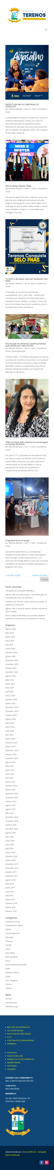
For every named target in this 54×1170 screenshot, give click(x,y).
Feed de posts (11, 1002)
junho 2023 (10, 770)
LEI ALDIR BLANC (15, 1030)
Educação (9, 937)
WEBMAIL (12, 1044)
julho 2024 (9, 723)
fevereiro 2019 (11, 903)
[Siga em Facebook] (42, 1162)
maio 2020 (9, 844)
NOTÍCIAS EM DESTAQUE (19, 1034)
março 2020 (10, 852)
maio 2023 (9, 774)
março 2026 (10, 648)
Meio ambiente (11, 957)
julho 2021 (9, 813)
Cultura (8, 929)
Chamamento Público (14, 925)
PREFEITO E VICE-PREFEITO (20, 1059)
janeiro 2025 (10, 703)
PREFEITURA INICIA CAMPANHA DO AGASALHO (22, 105)
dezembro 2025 (11, 660)
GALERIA (11, 1069)
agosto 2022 (10, 805)
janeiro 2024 (10, 746)
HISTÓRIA (11, 1066)
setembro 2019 (11, 876)
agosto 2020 (10, 833)
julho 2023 (9, 766)
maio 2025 (9, 687)
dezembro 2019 (11, 864)
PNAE (7, 968)
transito (8, 984)
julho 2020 (9, 836)
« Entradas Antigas (12, 575)
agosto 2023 (10, 762)
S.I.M (9, 1037)
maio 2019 (9, 891)
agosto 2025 (10, 676)
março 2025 (10, 695)
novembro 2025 (11, 664)
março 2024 (10, 738)
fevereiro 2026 (11, 652)
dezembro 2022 (11, 793)
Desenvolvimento (18, 351)
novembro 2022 (11, 797)
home (7, 949)
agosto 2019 (10, 880)
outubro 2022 (10, 801)
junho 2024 (10, 727)
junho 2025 (10, 684)
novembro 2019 (11, 868)
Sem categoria (11, 980)
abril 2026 (9, 644)
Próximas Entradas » (40, 575)
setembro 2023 (11, 758)
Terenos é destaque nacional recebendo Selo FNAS (26, 279)
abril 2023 (9, 778)
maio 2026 (9, 640)
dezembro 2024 (11, 707)
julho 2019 (9, 883)
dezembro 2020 (11, 817)
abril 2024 (9, 735)
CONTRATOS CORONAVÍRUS (20, 1040)
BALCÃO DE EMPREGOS (18, 1027)
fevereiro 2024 (11, 742)
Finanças (9, 941)
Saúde (7, 976)
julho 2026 (9, 633)
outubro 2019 (10, 872)
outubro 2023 (10, 754)
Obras (7, 961)
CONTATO (12, 1052)
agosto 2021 (10, 809)
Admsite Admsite (15, 109)
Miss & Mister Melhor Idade (18, 186)
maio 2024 (9, 731)
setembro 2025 (11, 672)
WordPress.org (11, 1006)
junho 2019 (10, 887)
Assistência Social (12, 921)
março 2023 (10, 782)
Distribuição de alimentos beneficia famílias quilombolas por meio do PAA (25, 344)
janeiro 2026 (10, 656)
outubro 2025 (10, 668)
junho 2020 (10, 840)
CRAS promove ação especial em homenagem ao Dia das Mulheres (26, 443)
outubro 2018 (10, 911)
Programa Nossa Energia (17, 540)
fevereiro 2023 (11, 785)
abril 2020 (9, 848)
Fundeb (8, 945)
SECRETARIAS (13, 1062)
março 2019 (10, 899)
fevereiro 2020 (11, 856)
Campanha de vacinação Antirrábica (20, 590)
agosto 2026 (10, 629)
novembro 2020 (11, 821)
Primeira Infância (12, 972)
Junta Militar (10, 953)
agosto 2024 (10, 719)
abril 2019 (9, 895)
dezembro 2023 (11, 750)
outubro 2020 (10, 825)
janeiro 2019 (10, 907)
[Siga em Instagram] (47, 1162)
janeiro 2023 (10, 789)
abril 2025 (9, 691)
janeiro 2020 (10, 860)
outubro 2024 (10, 715)
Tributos (8, 988)
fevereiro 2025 (11, 699)
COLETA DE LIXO (15, 1056)
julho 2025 (9, 680)
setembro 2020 (11, 829)
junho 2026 (10, 637)
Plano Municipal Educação (16, 964)
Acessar (8, 998)
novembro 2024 (11, 711)
